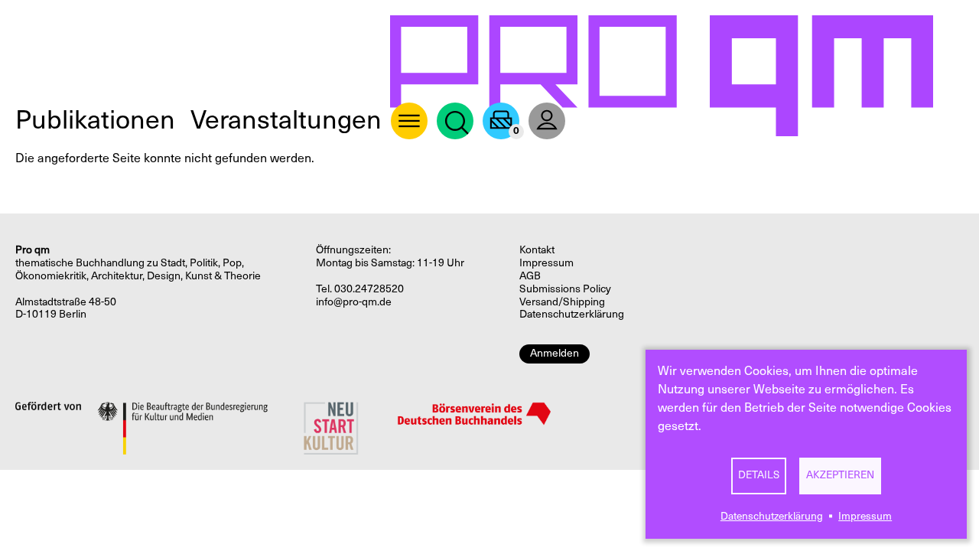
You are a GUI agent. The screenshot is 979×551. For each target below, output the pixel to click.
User (547, 121)
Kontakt (537, 249)
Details (758, 474)
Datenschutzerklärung (771, 516)
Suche (455, 121)
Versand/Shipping (562, 301)
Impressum (865, 516)
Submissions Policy (565, 288)
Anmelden (554, 353)
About (409, 121)
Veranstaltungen (286, 119)
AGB (530, 275)
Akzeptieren (840, 474)
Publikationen (95, 119)
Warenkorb (501, 121)
